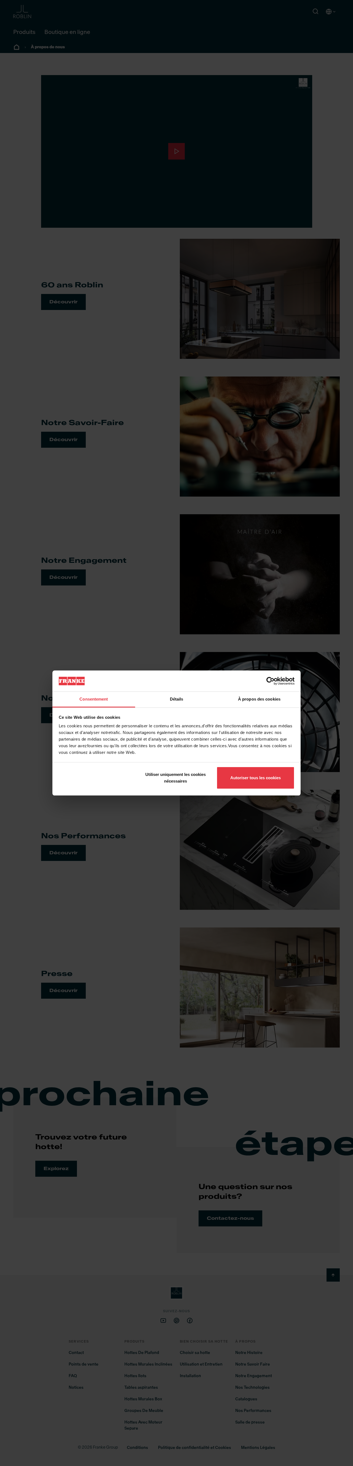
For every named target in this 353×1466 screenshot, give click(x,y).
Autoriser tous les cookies (255, 777)
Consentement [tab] (93, 699)
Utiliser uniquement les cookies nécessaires (175, 777)
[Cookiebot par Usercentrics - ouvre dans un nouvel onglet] (270, 681)
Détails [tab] (176, 699)
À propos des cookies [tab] (259, 699)
